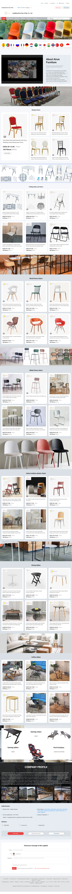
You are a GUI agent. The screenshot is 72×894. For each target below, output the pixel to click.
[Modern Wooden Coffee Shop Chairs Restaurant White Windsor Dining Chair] (36, 292)
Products (11, 18)
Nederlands (42, 881)
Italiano (33, 881)
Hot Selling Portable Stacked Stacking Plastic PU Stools (35, 499)
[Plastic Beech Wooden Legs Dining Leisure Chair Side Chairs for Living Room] (36, 324)
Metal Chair (52, 810)
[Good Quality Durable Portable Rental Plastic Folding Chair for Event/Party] (60, 233)
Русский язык (27, 881)
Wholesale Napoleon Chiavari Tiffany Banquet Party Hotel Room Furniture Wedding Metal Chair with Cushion (60, 133)
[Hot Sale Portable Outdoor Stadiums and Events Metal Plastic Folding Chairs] (60, 200)
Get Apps (62, 3)
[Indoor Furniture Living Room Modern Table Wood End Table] (60, 671)
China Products (13, 878)
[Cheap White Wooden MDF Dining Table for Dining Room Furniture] (60, 579)
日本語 (55, 881)
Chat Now (67, 7)
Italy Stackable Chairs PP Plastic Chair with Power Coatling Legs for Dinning (11, 396)
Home (3, 18)
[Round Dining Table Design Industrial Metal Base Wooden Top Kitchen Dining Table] (36, 611)
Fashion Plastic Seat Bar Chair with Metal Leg (36, 396)
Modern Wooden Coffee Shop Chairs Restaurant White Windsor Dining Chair (34, 304)
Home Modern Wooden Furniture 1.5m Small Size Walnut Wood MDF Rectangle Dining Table (12, 623)
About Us (17, 18)
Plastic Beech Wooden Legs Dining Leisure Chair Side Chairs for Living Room (35, 337)
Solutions (23, 18)
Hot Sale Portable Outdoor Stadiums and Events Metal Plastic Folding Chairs (58, 213)
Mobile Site (34, 880)
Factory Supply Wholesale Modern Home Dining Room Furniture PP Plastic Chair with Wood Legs (59, 337)
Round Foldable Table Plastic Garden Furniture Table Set (34, 591)
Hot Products (5, 878)
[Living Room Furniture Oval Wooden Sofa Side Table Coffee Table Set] (36, 703)
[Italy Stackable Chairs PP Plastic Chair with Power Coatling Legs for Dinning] (12, 384)
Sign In (42, 3)
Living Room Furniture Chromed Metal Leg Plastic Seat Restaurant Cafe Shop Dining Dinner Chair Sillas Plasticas (59, 429)
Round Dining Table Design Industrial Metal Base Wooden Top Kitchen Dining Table (35, 623)
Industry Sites (49, 878)
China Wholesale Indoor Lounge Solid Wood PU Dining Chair (11, 337)
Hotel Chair (65, 809)
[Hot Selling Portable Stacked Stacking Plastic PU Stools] (36, 487)
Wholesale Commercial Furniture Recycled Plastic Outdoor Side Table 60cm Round (11, 591)
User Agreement (44, 886)
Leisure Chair (40, 810)
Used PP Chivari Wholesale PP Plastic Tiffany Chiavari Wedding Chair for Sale (60, 158)
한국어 (51, 881)
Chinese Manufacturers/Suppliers (23, 878)
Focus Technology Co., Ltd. (27, 886)
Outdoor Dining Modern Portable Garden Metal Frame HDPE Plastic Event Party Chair (12, 245)
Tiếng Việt (32, 883)
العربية (47, 881)
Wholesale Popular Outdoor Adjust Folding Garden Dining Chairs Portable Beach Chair (11, 499)
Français (21, 881)
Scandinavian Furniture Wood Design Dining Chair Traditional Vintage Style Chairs (59, 396)
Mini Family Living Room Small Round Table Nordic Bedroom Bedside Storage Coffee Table (11, 715)
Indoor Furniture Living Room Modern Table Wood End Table (59, 683)
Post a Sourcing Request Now (42, 868)
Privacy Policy (57, 886)
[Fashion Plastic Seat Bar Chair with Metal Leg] (36, 384)
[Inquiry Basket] (57, 3)
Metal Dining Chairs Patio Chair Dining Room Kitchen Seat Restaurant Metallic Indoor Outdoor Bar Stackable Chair (35, 245)
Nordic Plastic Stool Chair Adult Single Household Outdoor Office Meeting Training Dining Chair (35, 532)
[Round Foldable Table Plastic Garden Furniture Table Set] (36, 579)
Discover (29, 18)
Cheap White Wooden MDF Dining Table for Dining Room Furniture (59, 591)
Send (14, 868)
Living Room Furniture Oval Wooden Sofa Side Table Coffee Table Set (36, 715)
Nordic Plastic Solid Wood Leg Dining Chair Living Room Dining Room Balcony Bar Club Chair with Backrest (11, 304)
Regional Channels (56, 878)
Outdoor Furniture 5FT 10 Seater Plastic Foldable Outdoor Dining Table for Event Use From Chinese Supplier (35, 213)
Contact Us (35, 18)
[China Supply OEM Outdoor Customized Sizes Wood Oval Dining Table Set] (60, 611)
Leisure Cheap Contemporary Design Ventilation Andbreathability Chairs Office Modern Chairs (11, 532)
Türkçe (67, 881)
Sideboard (43, 812)
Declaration (50, 886)
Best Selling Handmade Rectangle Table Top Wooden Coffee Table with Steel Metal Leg (59, 715)
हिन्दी (59, 881)
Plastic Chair (46, 810)
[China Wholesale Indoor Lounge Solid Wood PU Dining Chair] (12, 324)
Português (16, 881)
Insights (38, 880)
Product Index (64, 878)
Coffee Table (53, 809)
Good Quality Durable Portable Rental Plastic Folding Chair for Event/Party (59, 245)
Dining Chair (59, 809)
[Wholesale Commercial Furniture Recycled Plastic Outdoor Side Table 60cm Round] (12, 579)
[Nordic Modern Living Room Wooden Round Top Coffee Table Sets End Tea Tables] (36, 671)
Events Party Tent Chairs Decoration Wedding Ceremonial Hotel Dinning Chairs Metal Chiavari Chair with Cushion (40, 133)
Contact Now (7, 153)
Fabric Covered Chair (60, 810)
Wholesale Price (42, 878)
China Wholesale (34, 878)
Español (11, 881)
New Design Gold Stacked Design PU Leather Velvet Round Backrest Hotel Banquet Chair (39, 158)
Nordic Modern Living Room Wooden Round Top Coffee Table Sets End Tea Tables (35, 683)
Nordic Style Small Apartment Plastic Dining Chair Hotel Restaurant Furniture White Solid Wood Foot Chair (59, 304)
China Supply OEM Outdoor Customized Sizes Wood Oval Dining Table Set (59, 623)
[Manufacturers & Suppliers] (10, 2)
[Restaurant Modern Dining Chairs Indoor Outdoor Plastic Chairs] (60, 487)
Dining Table (47, 809)
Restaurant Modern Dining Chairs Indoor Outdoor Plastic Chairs (58, 499)
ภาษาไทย (63, 881)
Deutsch (37, 881)
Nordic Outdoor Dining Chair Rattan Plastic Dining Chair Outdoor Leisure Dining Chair (59, 532)
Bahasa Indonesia (38, 883)
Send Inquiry (58, 7)
